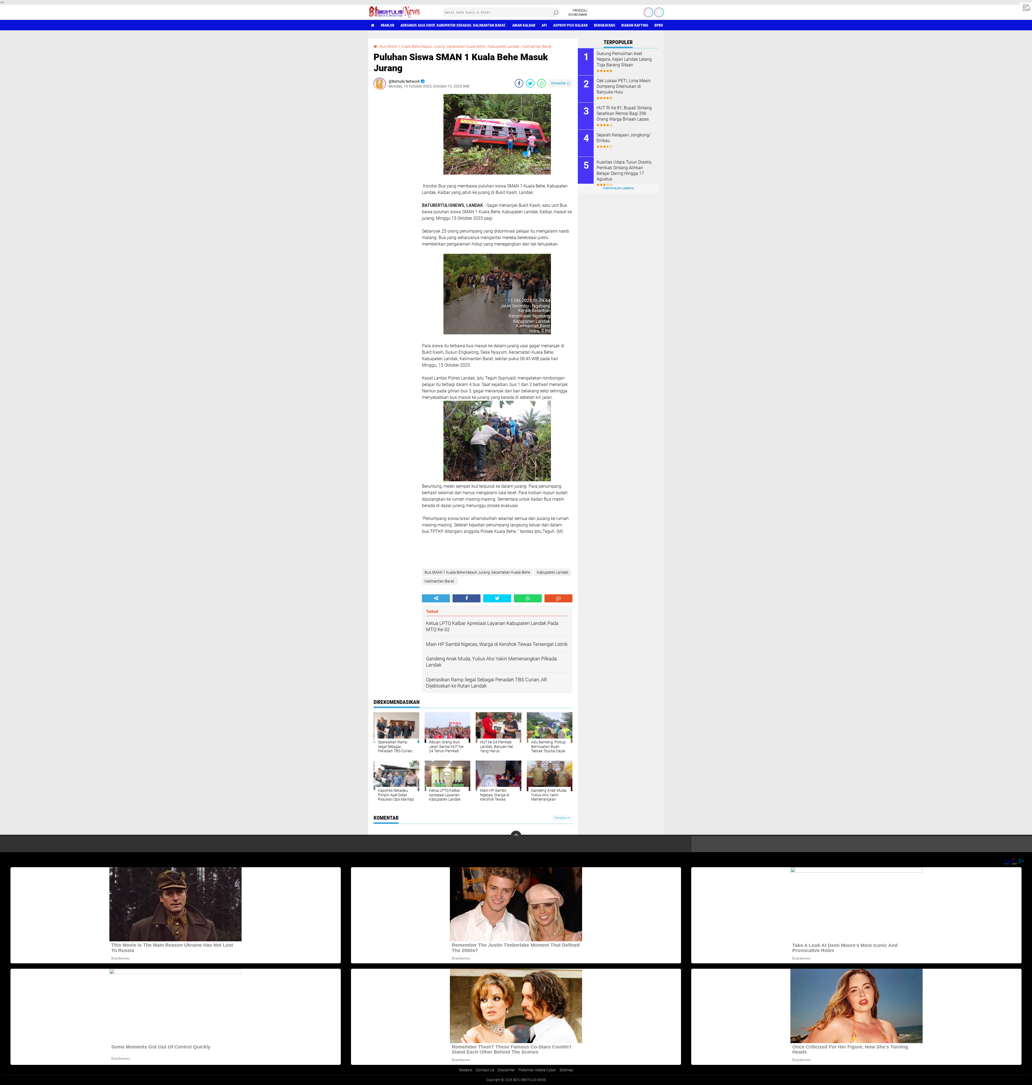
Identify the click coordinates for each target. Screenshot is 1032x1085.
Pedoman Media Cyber (537, 1070)
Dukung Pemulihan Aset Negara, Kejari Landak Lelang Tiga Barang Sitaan (624, 59)
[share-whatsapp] (541, 83)
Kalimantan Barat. (537, 46)
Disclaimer (506, 1070)
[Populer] (659, 12)
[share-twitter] (530, 83)
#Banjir (387, 25)
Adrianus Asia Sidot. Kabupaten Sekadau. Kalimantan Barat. (453, 25)
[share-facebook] (519, 83)
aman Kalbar (523, 25)
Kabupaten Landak (503, 46)
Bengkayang (604, 25)
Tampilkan (561, 818)
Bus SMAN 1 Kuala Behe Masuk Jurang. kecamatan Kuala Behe (432, 46)
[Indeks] (648, 12)
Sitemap (566, 1070)
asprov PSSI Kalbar (570, 25)
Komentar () (560, 83)
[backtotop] (516, 836)
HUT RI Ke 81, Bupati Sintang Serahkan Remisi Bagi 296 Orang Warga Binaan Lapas (624, 113)
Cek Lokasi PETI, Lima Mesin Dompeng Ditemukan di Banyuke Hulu (624, 86)
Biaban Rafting (634, 25)
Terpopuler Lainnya (618, 188)
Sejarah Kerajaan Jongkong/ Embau (624, 137)
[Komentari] (558, 598)
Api (544, 25)
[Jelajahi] (1026, 7)
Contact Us (485, 1070)
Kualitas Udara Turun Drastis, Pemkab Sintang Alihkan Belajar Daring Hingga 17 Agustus (624, 170)
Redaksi (465, 1070)
